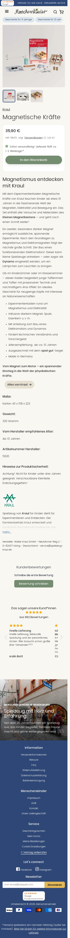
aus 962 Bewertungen (33, 617)
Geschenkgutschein (33, 831)
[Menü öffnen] (7, 11)
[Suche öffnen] (55, 10)
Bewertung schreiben (33, 584)
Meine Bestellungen (34, 841)
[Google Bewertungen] (7, 3)
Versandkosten (33, 137)
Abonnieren (55, 885)
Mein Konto (33, 836)
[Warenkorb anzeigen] (61, 10)
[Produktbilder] (34, 56)
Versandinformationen (34, 755)
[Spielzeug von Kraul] (9, 506)
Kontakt (33, 808)
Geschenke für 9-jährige (18, 20)
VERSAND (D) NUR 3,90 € (30, 3)
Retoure (33, 760)
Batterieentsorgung (34, 780)
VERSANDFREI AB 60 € (54, 3)
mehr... (7, 532)
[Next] (60, 56)
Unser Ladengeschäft (34, 813)
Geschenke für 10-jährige (51, 20)
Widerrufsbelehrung (33, 770)
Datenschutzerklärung (33, 775)
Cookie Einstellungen (34, 846)
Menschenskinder (46, 904)
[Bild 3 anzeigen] (37, 96)
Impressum (33, 798)
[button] (6, 637)
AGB (33, 803)
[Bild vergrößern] (34, 56)
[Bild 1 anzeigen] (9, 96)
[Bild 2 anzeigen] (23, 96)
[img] (34, 612)
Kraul (6, 109)
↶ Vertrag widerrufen (34, 852)
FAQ (33, 765)
